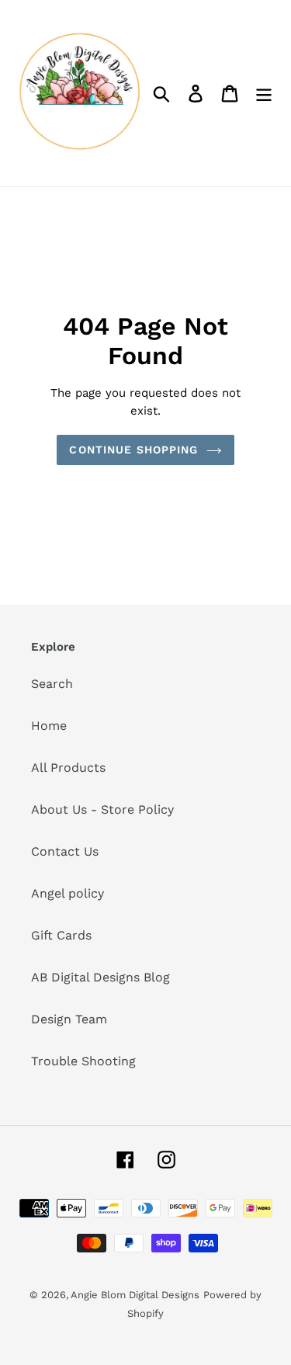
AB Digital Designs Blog (100, 977)
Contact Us (65, 851)
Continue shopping (133, 449)
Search (52, 683)
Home (49, 725)
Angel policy (67, 893)
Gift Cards (61, 935)
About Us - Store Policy (102, 809)
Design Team (69, 1019)
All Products (68, 767)
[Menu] (264, 93)
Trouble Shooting (83, 1061)
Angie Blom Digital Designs (135, 1295)
